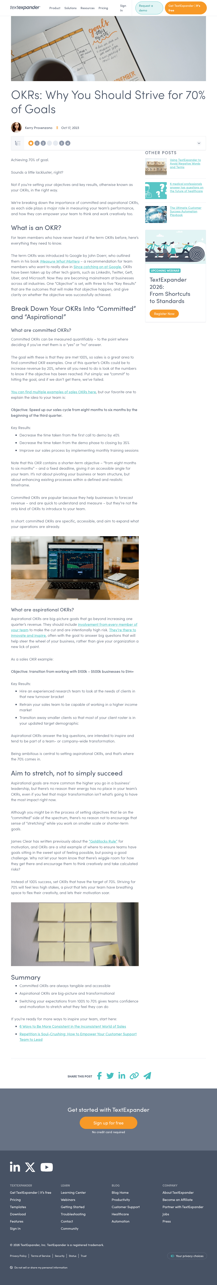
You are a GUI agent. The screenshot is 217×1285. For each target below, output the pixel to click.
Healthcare (120, 1214)
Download (18, 1214)
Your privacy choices (189, 1256)
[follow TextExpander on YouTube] (48, 1170)
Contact (67, 1221)
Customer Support (126, 1207)
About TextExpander (178, 1192)
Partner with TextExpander (183, 1207)
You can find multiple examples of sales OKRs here (53, 391)
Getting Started (73, 1207)
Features (16, 1221)
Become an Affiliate (178, 1199)
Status (72, 1255)
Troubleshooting (73, 1214)
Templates (18, 1207)
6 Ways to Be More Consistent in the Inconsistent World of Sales (72, 1026)
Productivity (121, 1199)
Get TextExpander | (184, 7)
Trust (83, 1255)
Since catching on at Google (97, 266)
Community (69, 1228)
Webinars (68, 1199)
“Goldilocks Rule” (103, 841)
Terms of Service (40, 1255)
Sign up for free (108, 1123)
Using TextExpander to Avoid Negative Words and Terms (185, 163)
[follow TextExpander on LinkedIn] (16, 1170)
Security (59, 1255)
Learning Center (73, 1192)
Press (167, 1221)
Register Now (164, 313)
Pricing (103, 8)
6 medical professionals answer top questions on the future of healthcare (186, 187)
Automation (120, 1221)
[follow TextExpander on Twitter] (31, 1170)
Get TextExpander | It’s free (30, 1192)
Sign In (123, 7)
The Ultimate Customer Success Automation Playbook (185, 211)
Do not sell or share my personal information (40, 1267)
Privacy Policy (18, 1255)
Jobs (166, 1214)
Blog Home (120, 1192)
